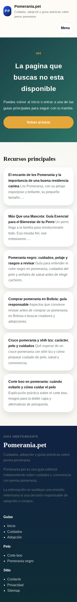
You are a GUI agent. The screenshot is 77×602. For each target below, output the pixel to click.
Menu (65, 28)
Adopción (14, 537)
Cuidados (14, 531)
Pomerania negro (20, 561)
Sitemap (13, 590)
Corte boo (14, 555)
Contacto (14, 579)
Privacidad (15, 585)
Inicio (11, 526)
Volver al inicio (38, 122)
